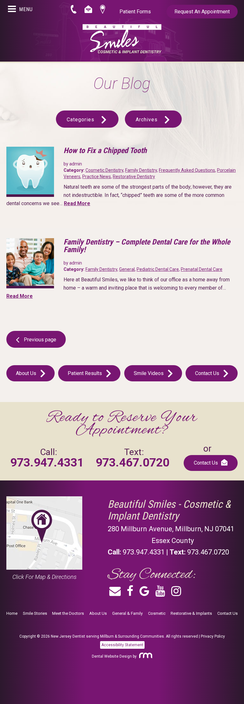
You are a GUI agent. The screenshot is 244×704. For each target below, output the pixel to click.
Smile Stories (35, 613)
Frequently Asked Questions (187, 170)
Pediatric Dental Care (158, 269)
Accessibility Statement (122, 645)
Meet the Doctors (68, 613)
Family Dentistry (141, 170)
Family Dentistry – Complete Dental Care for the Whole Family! (147, 246)
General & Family (127, 613)
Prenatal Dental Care (201, 269)
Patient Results (85, 373)
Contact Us (207, 373)
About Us (26, 373)
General (127, 269)
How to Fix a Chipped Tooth (105, 150)
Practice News (96, 176)
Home (11, 613)
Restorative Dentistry (134, 176)
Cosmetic (157, 613)
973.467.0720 (132, 462)
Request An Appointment (202, 12)
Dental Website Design (112, 656)
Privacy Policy (213, 636)
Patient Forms (135, 12)
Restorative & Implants (191, 613)
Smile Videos (149, 373)
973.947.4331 (47, 462)
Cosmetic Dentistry (104, 170)
